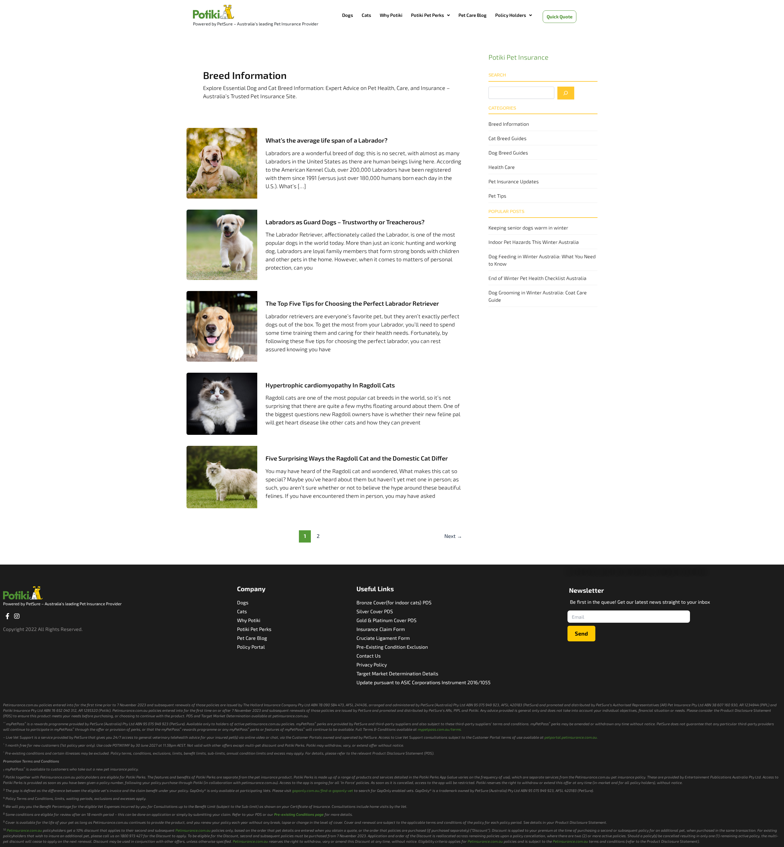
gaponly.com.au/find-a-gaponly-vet (322, 790)
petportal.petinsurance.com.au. (571, 737)
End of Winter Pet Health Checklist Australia (537, 278)
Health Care (501, 167)
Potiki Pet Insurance (518, 57)
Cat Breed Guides (507, 138)
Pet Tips (497, 196)
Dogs (347, 15)
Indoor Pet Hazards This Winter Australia (533, 242)
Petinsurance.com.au (24, 830)
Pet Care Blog (472, 15)
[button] (430, 15)
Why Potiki (391, 15)
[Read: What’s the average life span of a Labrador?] (222, 162)
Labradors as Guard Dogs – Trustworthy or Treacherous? (345, 222)
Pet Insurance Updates (513, 181)
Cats (366, 15)
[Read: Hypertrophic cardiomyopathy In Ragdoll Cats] (222, 403)
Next (453, 536)
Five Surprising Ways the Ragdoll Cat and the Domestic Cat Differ (357, 458)
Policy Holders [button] (510, 15)
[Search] (565, 93)
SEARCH (497, 75)
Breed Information (508, 124)
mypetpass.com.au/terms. (440, 729)
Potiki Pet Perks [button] (427, 15)
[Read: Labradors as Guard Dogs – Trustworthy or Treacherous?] (222, 244)
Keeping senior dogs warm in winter (528, 227)
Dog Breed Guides (508, 152)
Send (581, 633)
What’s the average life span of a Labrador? (326, 140)
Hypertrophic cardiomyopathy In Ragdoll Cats (330, 385)
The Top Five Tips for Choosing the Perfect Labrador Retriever (352, 303)
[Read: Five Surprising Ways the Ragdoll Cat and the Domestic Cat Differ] (222, 476)
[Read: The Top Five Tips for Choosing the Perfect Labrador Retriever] (222, 325)
